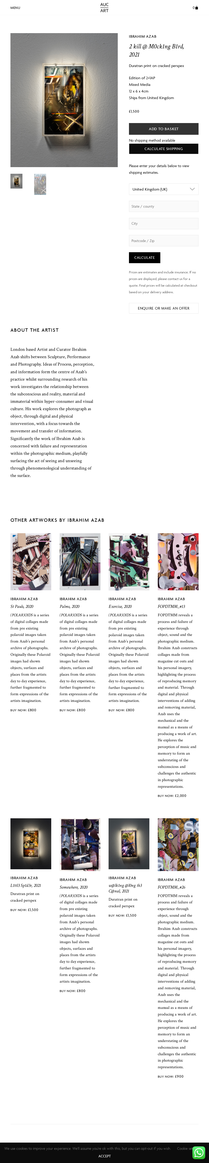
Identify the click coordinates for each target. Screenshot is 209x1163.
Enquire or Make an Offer (164, 308)
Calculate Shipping (164, 148)
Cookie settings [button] (188, 1148)
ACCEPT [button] (104, 1156)
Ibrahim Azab (142, 36)
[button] (15, 7)
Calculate (144, 257)
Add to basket (164, 128)
